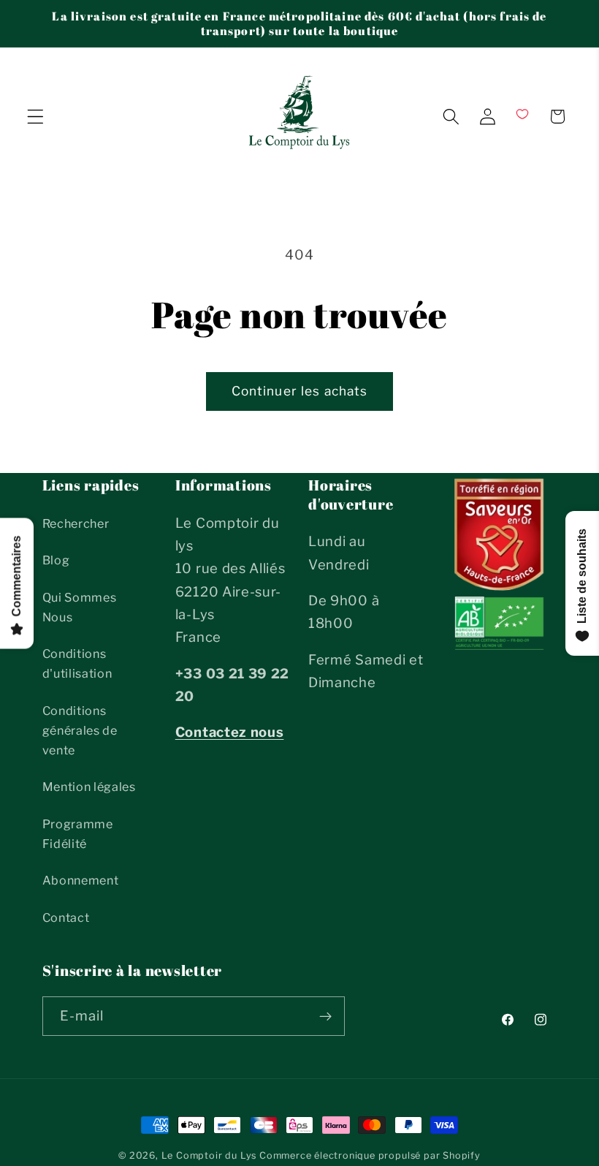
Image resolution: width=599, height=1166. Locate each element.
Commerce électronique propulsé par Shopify (370, 1155)
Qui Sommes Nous (79, 607)
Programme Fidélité (77, 834)
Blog (56, 560)
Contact (66, 917)
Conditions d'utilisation (77, 663)
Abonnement (80, 880)
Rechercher (76, 523)
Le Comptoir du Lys (209, 1155)
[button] (35, 116)
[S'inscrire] (325, 1016)
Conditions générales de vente (80, 730)
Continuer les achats (300, 390)
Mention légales (89, 786)
